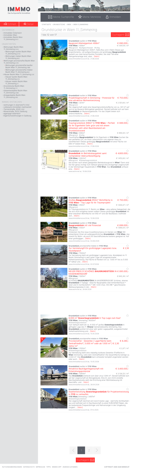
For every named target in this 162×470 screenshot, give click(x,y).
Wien (69, 24)
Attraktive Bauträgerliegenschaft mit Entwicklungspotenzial (86, 369)
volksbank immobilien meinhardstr (18, 107)
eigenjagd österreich (12, 113)
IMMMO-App (56, 467)
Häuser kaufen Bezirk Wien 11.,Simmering (16, 78)
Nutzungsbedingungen (12, 467)
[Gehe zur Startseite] (19, 13)
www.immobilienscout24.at (79, 59)
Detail (30, 24)
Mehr (97, 56)
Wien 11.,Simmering (80, 24)
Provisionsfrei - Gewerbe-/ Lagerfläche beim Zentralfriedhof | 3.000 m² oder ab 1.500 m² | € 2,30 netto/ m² (94, 343)
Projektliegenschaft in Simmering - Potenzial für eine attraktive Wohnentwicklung (91, 99)
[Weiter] (97, 450)
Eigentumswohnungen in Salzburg (17, 116)
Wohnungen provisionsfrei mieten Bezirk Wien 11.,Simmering (19, 71)
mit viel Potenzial (85, 225)
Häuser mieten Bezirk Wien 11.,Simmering (16, 82)
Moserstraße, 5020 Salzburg (15, 111)
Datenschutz (29, 467)
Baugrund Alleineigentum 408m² (84, 43)
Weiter (65, 159)
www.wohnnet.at (75, 171)
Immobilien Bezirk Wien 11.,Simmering (13, 38)
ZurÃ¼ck (42, 159)
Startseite (46, 24)
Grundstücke (59, 24)
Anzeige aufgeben (70, 467)
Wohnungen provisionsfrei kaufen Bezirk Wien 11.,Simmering (19, 66)
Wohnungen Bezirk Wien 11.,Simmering (13, 48)
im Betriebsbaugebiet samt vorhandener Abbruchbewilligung (88, 154)
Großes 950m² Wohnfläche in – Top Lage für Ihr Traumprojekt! (91, 201)
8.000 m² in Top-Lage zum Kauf (94, 318)
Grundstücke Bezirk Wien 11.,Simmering (14, 87)
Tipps (48, 467)
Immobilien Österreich (13, 33)
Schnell (11, 24)
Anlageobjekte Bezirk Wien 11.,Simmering (14, 96)
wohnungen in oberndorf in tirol (16, 105)
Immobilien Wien (10, 35)
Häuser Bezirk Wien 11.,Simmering (17, 74)
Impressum (40, 467)
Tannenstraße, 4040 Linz (14, 109)
